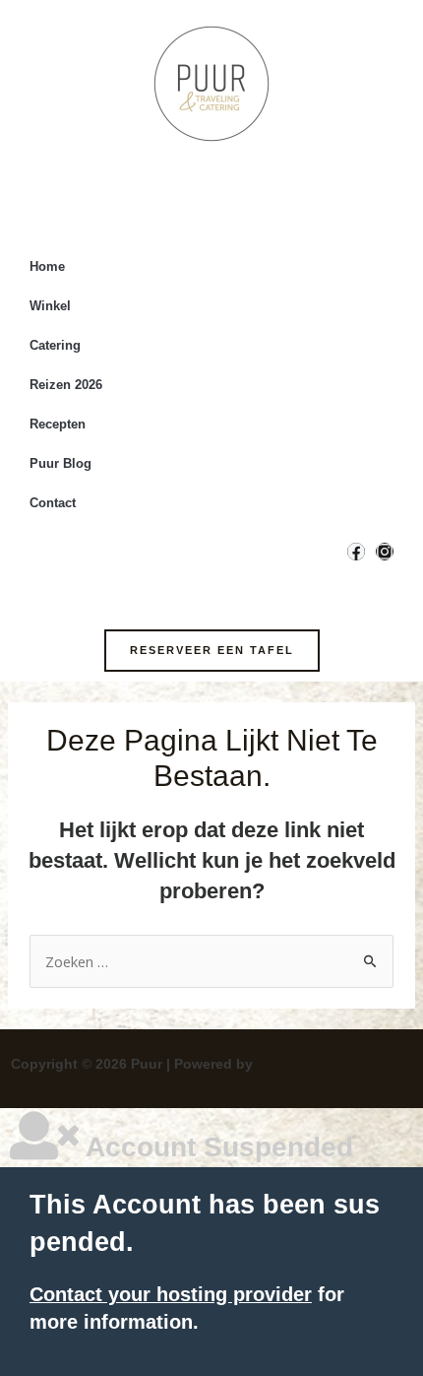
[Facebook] (356, 551)
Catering (55, 345)
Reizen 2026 (66, 384)
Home (47, 266)
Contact (53, 502)
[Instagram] (384, 551)
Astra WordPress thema (334, 1064)
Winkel (50, 305)
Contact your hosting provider (171, 1294)
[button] (212, 650)
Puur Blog (60, 463)
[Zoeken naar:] (211, 962)
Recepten (58, 424)
